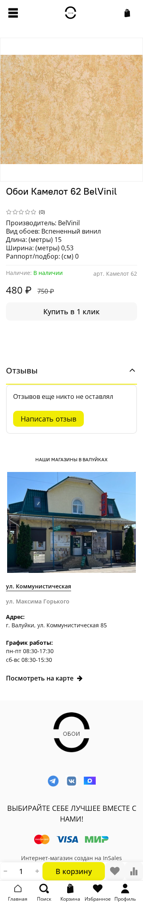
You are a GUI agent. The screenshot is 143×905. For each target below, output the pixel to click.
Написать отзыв (48, 418)
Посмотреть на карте (39, 678)
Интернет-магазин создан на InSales (71, 858)
